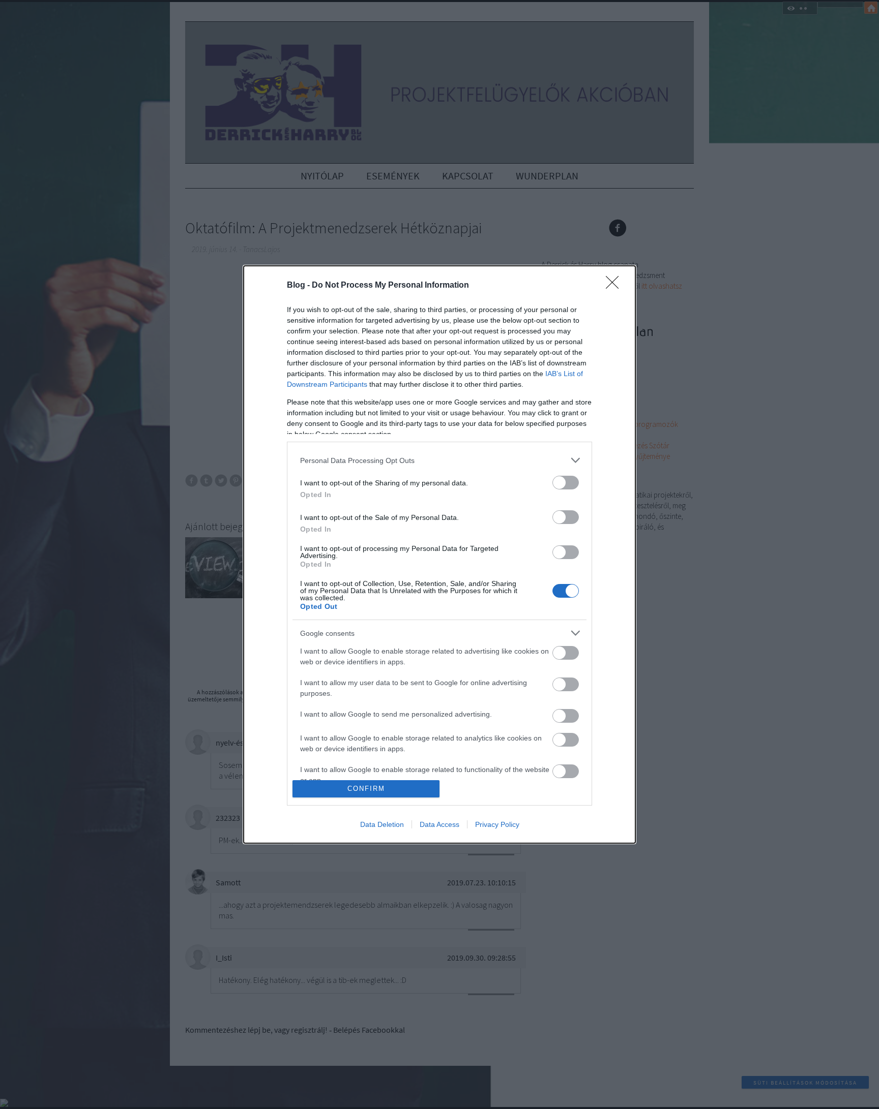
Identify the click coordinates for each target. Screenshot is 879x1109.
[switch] (565, 482)
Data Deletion (382, 824)
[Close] (615, 285)
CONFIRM (366, 788)
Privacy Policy (497, 824)
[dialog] (439, 554)
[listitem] (439, 460)
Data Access (439, 824)
